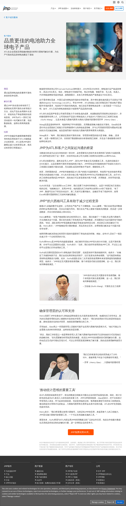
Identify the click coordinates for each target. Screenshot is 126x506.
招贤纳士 (101, 480)
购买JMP (119, 8)
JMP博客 (101, 477)
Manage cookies (98, 502)
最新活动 (40, 471)
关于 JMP (101, 471)
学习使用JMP (72, 474)
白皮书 (39, 480)
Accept (120, 502)
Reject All (110, 502)
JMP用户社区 (72, 471)
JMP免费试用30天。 (81, 432)
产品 (7, 474)
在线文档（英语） (74, 480)
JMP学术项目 (11, 483)
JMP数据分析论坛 (105, 474)
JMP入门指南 (72, 477)
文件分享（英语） (74, 483)
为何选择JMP (11, 471)
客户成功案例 (12, 17)
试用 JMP (109, 8)
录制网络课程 (42, 474)
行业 (7, 480)
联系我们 (101, 483)
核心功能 (9, 477)
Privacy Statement (108, 488)
